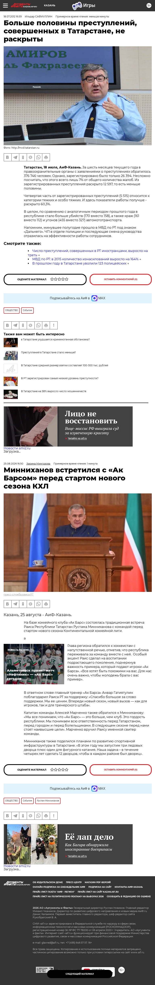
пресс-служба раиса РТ (19, 594)
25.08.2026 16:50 (13, 463)
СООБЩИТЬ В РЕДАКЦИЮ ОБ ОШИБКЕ (129, 896)
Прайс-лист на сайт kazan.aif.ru (98, 892)
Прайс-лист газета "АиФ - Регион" (53, 892)
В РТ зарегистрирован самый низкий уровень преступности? (59, 378)
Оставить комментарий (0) (120, 279)
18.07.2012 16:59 (13, 16)
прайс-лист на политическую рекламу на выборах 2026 (68, 896)
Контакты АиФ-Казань (129, 887)
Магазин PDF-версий (98, 882)
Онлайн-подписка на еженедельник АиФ (59, 887)
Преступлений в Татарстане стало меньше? (48, 352)
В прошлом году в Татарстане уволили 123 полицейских (79, 263)
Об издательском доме (48, 882)
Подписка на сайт (99, 887)
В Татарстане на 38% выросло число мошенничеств (53, 391)
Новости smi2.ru (17, 448)
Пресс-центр (74, 882)
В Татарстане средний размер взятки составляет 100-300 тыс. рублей (64, 365)
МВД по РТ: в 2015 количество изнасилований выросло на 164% (85, 259)
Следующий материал (80, 974)
